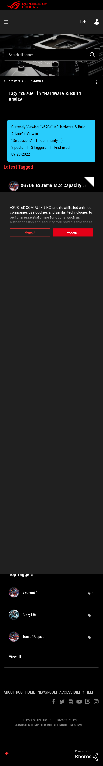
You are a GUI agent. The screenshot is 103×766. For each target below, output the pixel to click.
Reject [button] (30, 232)
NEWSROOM (47, 692)
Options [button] (96, 81)
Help (83, 22)
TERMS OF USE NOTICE (38, 720)
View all (15, 656)
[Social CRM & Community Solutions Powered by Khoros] (87, 755)
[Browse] (8, 22)
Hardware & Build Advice (25, 81)
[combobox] (51, 55)
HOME (30, 692)
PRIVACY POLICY (67, 720)
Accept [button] (73, 232)
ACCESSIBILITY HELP (77, 692)
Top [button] (7, 753)
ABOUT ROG (13, 692)
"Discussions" (22, 140)
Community (49, 140)
